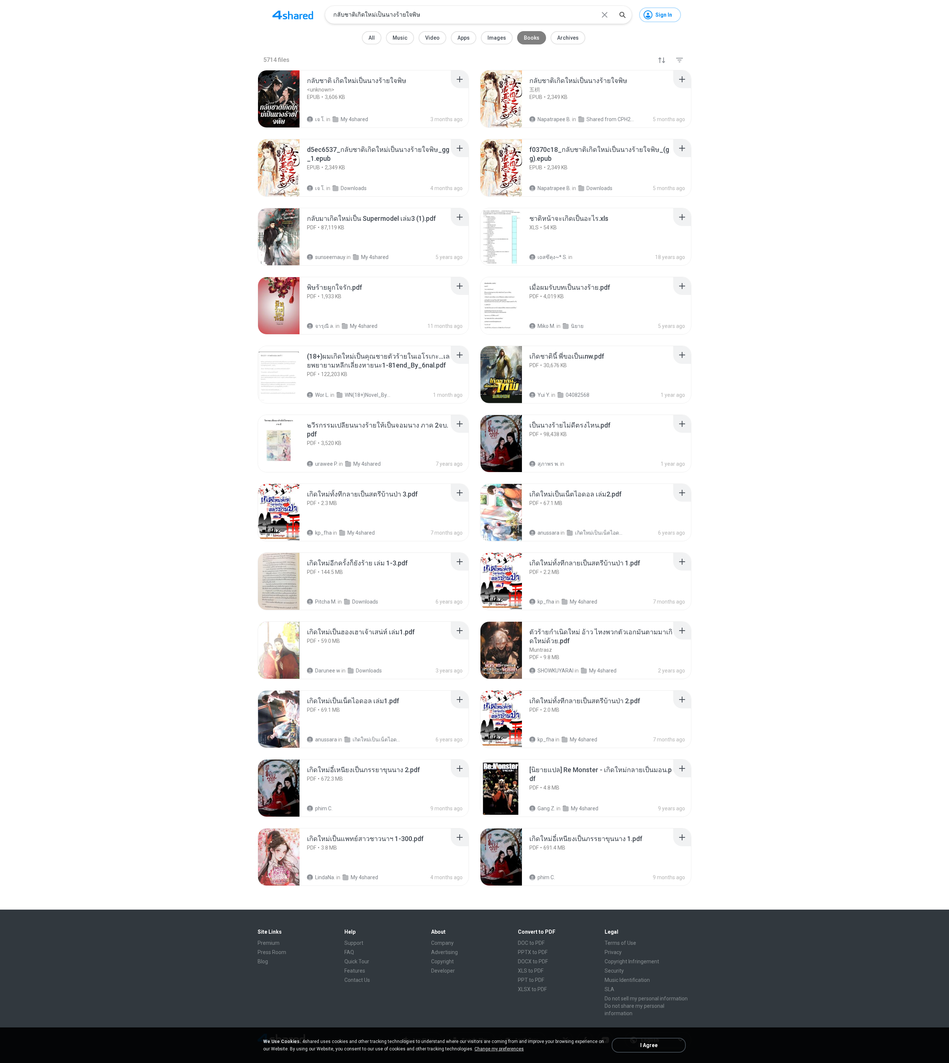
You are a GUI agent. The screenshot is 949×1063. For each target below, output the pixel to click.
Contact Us (357, 980)
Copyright (442, 961)
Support (353, 943)
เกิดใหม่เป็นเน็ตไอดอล (599, 533)
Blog (263, 961)
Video (432, 38)
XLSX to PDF (532, 989)
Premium (269, 943)
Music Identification (627, 980)
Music (400, 38)
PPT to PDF (531, 980)
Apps (463, 38)
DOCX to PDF (533, 961)
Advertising (444, 952)
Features (354, 971)
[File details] (287, 98)
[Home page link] (292, 15)
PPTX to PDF (533, 952)
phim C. (324, 808)
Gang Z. (546, 808)
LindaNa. (325, 877)
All (371, 38)
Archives (568, 38)
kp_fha (323, 533)
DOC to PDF (531, 943)
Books (531, 38)
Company (442, 943)
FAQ (349, 952)
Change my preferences (499, 1049)
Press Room (272, 952)
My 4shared (361, 533)
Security (614, 971)
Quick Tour (356, 961)
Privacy (613, 952)
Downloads (365, 602)
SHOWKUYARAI (555, 671)
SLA (609, 989)
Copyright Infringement (632, 961)
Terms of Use (620, 943)
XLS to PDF (530, 971)
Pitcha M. (326, 602)
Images (496, 38)
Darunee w (327, 671)
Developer (443, 971)
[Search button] (622, 15)
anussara (548, 533)
